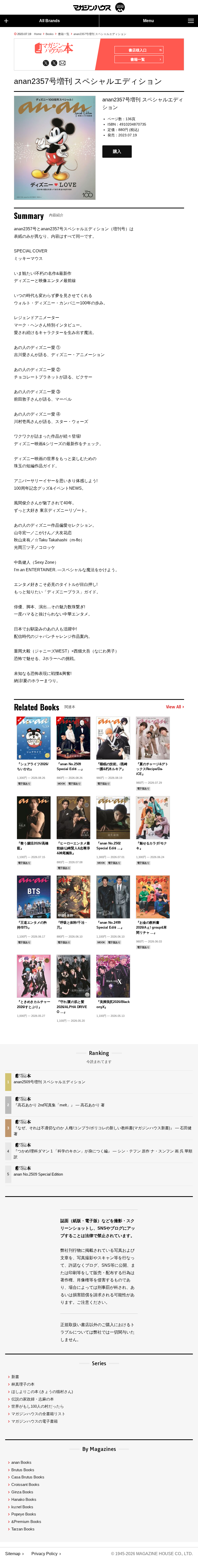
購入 (117, 151)
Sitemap (12, 1554)
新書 (15, 1376)
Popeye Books (23, 1514)
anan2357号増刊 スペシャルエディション (99, 34)
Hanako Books (23, 1499)
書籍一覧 (63, 34)
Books (50, 34)
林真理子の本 (23, 1384)
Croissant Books (25, 1484)
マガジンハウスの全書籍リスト (38, 1414)
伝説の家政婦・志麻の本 (32, 1399)
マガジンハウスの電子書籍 (34, 1421)
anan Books (21, 1462)
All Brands (49, 21)
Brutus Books (22, 1470)
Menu (148, 21)
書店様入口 (138, 50)
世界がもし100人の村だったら (37, 1406)
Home (38, 34)
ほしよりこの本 (42, 1391)
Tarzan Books (23, 1529)
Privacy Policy (44, 1554)
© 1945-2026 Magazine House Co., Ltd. (152, 1554)
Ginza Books (22, 1492)
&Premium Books (26, 1521)
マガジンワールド (99, 7)
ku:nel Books (22, 1507)
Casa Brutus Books (27, 1477)
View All (173, 707)
